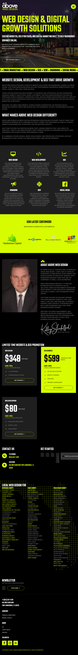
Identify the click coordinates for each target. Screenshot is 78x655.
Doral (30, 502)
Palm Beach (58, 544)
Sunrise (5, 542)
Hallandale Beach (9, 504)
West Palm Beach (60, 565)
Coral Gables (33, 498)
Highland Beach (60, 514)
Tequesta (57, 559)
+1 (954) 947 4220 (7, 599)
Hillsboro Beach (8, 506)
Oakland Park (7, 526)
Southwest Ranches (10, 540)
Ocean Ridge (58, 540)
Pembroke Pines (8, 532)
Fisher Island (33, 506)
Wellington (58, 561)
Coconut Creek (8, 490)
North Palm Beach (61, 538)
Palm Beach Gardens (62, 546)
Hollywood (6, 508)
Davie (4, 498)
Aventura (31, 490)
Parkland (5, 528)
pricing (4, 632)
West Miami (32, 558)
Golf (55, 506)
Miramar (5, 522)
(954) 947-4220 (14, 457)
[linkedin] (15, 643)
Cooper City (7, 492)
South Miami (32, 548)
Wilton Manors (8, 550)
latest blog (6, 629)
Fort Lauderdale (9, 502)
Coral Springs (8, 494)
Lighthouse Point (9, 518)
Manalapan (58, 534)
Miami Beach (32, 526)
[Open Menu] (73, 6)
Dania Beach (6, 496)
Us (3, 627)
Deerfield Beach (8, 500)
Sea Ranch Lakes (8, 538)
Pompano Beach (8, 536)
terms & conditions (8, 615)
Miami (30, 524)
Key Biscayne (33, 520)
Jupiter (56, 520)
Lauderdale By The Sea (11, 510)
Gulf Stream (59, 510)
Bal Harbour (33, 492)
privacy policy (7, 618)
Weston (5, 548)
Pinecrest (32, 546)
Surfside (31, 552)
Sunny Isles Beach (35, 550)
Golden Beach (33, 510)
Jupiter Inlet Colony (62, 522)
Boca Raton (58, 494)
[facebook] (4, 643)
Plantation (6, 534)
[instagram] (10, 643)
